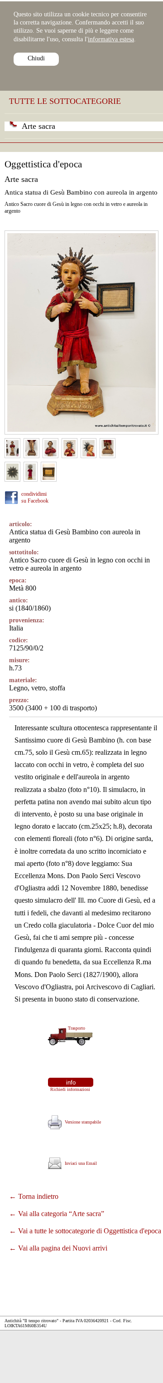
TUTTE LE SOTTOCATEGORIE (65, 101)
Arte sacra (38, 126)
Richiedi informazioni (69, 1089)
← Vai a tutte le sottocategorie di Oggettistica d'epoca (85, 1231)
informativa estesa (111, 39)
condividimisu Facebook (34, 497)
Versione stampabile (81, 1121)
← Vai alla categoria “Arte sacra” (56, 1213)
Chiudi (36, 58)
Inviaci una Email (79, 1163)
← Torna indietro (33, 1196)
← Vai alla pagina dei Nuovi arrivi (58, 1248)
